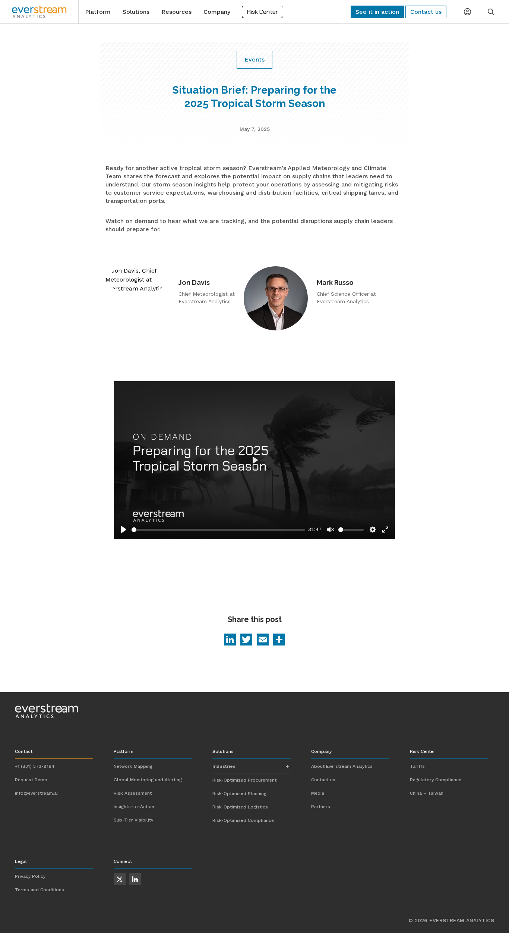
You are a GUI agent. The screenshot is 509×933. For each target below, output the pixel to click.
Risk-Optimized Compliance (243, 820)
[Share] (279, 640)
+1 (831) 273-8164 (34, 766)
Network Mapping (133, 766)
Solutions (136, 11)
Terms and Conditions (39, 889)
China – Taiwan (426, 793)
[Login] (467, 12)
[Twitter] (246, 640)
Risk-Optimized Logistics (240, 807)
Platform (98, 11)
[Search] (491, 12)
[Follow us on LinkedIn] (135, 879)
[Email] (263, 640)
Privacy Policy (30, 876)
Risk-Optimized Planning (239, 793)
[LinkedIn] (230, 640)
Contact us (323, 779)
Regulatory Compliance (435, 779)
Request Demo (31, 779)
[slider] (218, 529)
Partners (320, 806)
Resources (176, 11)
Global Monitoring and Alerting (148, 779)
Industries (223, 766)
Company (216, 11)
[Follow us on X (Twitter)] (120, 879)
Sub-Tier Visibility (133, 820)
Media (317, 793)
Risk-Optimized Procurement (244, 780)
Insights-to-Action (134, 806)
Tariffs (417, 766)
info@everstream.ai (36, 793)
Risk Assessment (133, 793)
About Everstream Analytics (342, 766)
